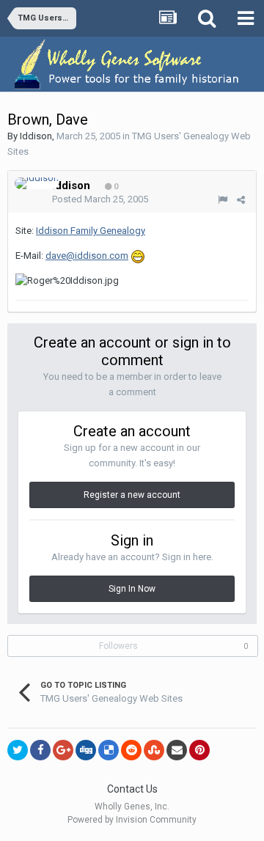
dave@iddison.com (86, 255)
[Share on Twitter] (17, 750)
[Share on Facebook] (40, 750)
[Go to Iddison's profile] (37, 183)
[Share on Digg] (86, 750)
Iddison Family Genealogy (90, 230)
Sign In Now (132, 589)
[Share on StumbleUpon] (154, 750)
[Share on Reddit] (131, 750)
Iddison (36, 136)
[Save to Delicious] (108, 750)
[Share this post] (241, 199)
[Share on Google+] (63, 750)
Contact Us (132, 789)
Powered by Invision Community (132, 820)
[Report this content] (222, 199)
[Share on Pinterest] (199, 750)
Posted (100, 199)
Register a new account (132, 495)
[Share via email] (176, 750)
